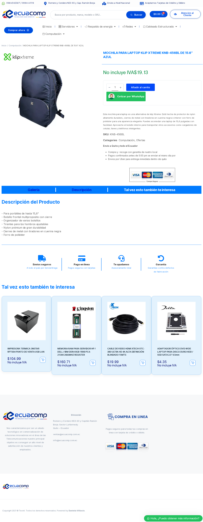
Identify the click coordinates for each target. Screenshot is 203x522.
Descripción (82, 190)
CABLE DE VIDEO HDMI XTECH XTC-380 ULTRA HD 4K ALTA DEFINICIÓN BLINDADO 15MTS (125, 352)
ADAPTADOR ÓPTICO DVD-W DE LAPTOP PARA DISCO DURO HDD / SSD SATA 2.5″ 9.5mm (175, 352)
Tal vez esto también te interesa (149, 190)
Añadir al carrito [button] (43, 360)
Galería (33, 190)
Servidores (68, 26)
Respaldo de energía (100, 26)
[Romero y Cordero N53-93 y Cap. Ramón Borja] (45, 3)
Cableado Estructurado (160, 26)
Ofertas (140, 140)
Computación (53, 33)
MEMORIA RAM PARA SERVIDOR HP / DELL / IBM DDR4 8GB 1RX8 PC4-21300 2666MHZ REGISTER (76, 352)
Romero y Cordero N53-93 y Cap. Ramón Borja (71, 3)
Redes (129, 26)
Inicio (48, 26)
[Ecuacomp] (15, 486)
